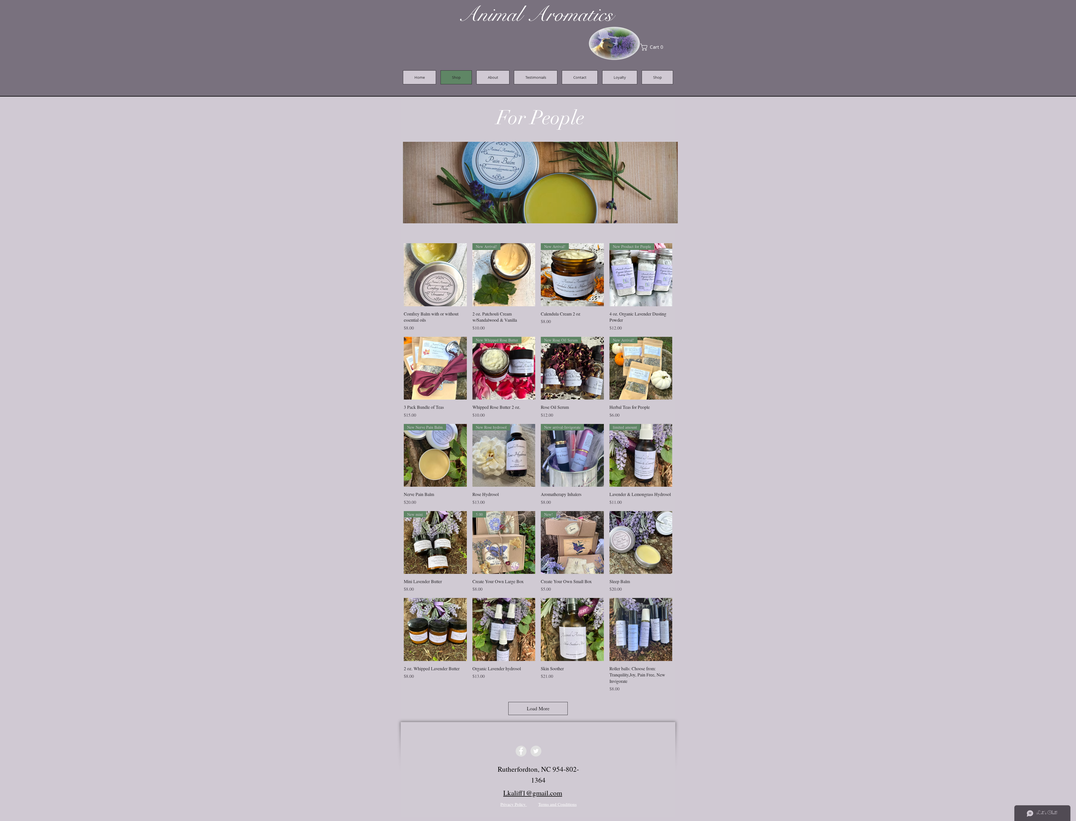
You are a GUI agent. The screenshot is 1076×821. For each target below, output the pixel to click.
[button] (616, 361)
